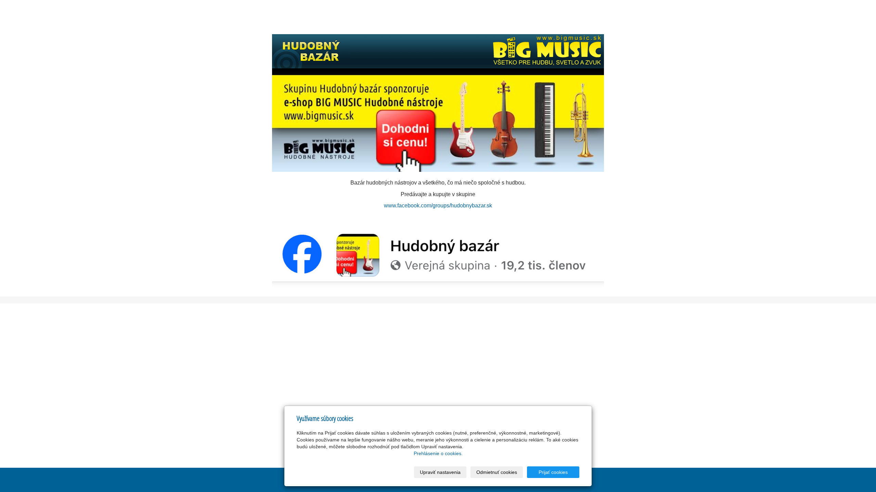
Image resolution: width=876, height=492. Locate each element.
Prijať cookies (553, 472)
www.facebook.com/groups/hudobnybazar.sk (438, 205)
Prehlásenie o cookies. (438, 453)
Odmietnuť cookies (496, 472)
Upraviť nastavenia (440, 472)
